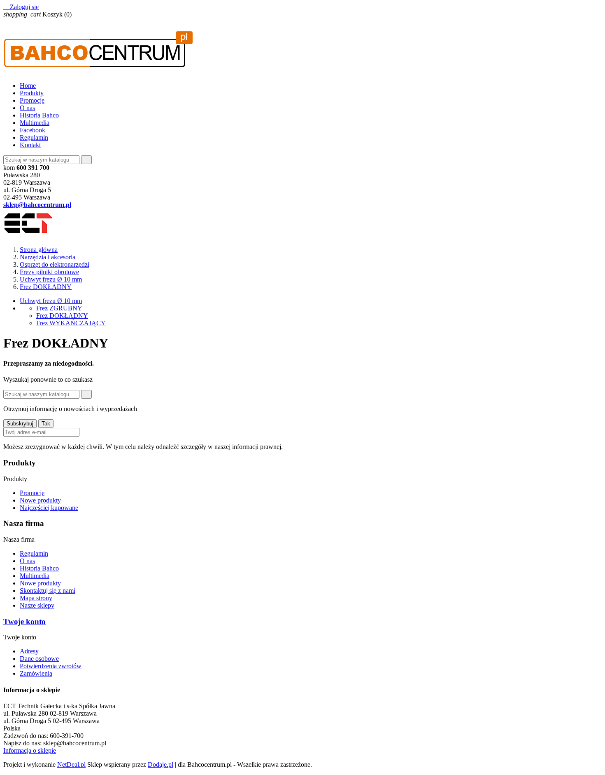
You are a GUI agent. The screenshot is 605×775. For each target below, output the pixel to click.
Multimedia (34, 122)
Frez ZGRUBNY (59, 308)
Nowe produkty (40, 500)
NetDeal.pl (71, 764)
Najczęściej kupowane (49, 507)
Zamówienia (36, 673)
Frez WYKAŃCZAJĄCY (71, 322)
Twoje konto (24, 621)
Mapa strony (36, 597)
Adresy (29, 651)
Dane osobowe (39, 658)
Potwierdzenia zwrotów (50, 665)
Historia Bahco (39, 115)
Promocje (32, 100)
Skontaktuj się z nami (47, 590)
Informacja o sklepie (29, 750)
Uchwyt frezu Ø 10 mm (51, 300)
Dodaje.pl (160, 764)
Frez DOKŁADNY (62, 315)
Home (28, 85)
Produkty (32, 92)
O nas (27, 107)
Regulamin (34, 137)
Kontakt (30, 144)
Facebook (32, 130)
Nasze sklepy (37, 605)
